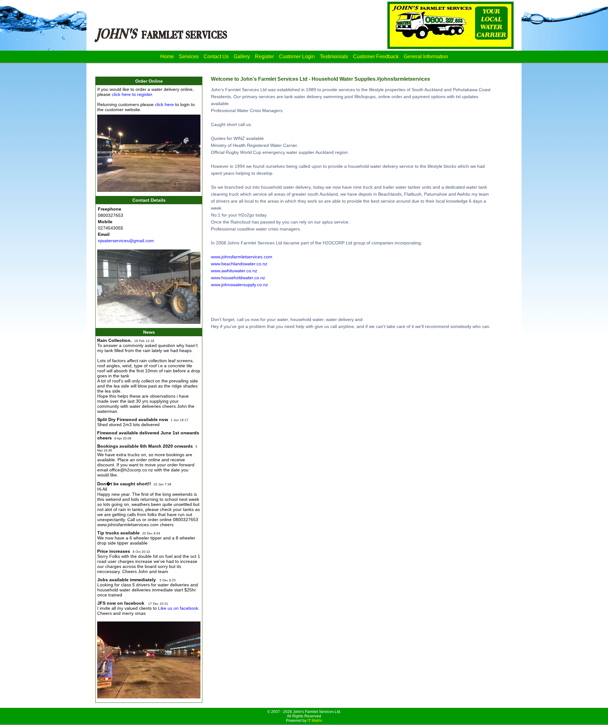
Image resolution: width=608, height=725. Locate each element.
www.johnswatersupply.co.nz (239, 284)
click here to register (132, 94)
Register (264, 56)
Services (189, 56)
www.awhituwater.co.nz (234, 270)
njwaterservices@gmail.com (126, 240)
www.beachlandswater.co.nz (239, 263)
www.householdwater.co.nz (238, 277)
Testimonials (334, 56)
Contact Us (216, 56)
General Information (426, 56)
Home (167, 56)
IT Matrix (314, 720)
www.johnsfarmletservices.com (241, 256)
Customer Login (297, 56)
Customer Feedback (376, 56)
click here (164, 104)
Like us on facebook (178, 608)
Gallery (242, 56)
